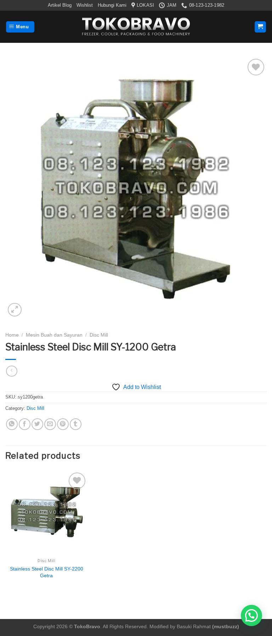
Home (12, 335)
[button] (251, 615)
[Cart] (260, 27)
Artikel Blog (60, 5)
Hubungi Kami (112, 5)
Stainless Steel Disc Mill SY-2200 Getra (46, 572)
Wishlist (84, 5)
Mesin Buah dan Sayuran (54, 335)
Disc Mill (99, 335)
